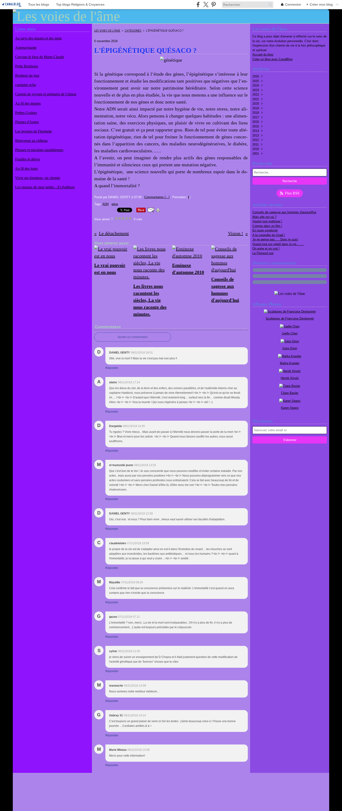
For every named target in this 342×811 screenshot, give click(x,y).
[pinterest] (213, 4)
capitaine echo (25, 85)
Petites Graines (26, 113)
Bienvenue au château (31, 141)
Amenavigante (26, 48)
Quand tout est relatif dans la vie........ (278, 244)
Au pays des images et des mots (38, 38)
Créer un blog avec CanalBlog (272, 59)
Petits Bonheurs (26, 66)
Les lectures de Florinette (33, 131)
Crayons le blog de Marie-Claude (39, 57)
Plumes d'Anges (27, 122)
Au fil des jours (26, 168)
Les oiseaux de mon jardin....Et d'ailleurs (45, 187)
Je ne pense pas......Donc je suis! (275, 239)
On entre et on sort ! (266, 248)
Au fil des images (28, 103)
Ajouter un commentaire (132, 337)
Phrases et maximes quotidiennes (39, 150)
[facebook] (198, 4)
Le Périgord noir (263, 253)
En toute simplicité (265, 230)
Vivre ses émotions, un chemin (37, 178)
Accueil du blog (262, 54)
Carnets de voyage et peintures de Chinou (45, 94)
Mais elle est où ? (264, 217)
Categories (133, 31)
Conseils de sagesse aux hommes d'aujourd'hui (284, 212)
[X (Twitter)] (206, 4)
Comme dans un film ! (267, 226)
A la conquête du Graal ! (268, 235)
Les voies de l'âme (107, 31)
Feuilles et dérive (27, 159)
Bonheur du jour (27, 75)
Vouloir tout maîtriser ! (267, 221)
